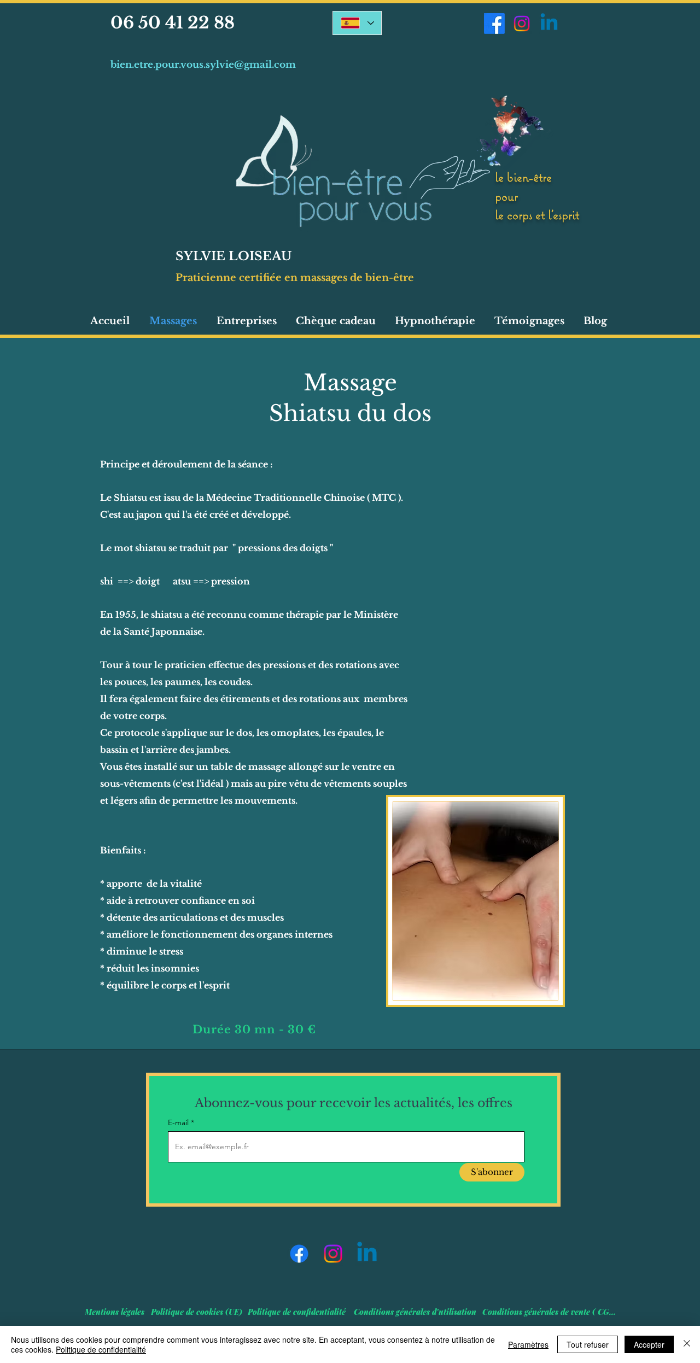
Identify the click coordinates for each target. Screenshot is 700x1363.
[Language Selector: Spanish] (357, 23)
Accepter (649, 1344)
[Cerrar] (686, 1344)
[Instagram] (521, 23)
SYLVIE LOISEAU (233, 256)
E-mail (178, 1122)
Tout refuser (588, 1344)
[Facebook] (494, 23)
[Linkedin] (549, 23)
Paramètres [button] (528, 1344)
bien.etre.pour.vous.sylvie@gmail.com (203, 65)
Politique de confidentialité (101, 1349)
